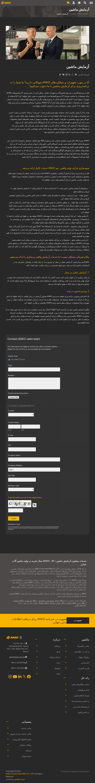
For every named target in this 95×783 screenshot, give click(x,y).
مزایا (58, 663)
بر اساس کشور (83, 712)
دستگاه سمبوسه (18, 601)
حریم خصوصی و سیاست (15, 779)
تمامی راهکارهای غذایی (80, 684)
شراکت (28, 751)
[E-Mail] (63, 74)
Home (80, 14)
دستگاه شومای (72, 603)
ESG (58, 674)
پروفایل (57, 646)
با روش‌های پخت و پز (81, 707)
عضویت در (78, 620)
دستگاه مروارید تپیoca (58, 603)
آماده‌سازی (85, 663)
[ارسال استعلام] (67, 2)
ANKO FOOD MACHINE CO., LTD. (20, 774)
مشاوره (73, 14)
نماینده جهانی (26, 756)
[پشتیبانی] (73, 3)
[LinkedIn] (69, 74)
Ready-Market (84, 771)
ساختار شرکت (54, 657)
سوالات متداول (25, 745)
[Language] (79, 3)
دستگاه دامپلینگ (44, 603)
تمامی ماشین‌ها (83, 646)
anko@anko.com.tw (17, 657)
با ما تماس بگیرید (80, 605)
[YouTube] (15, 677)
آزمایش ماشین (62, 14)
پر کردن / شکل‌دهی (81, 652)
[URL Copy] (60, 74)
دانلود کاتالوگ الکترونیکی (21, 739)
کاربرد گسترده (83, 668)
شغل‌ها (57, 668)
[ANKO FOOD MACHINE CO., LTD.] (18, 637)
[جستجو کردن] (84, 3)
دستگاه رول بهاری (31, 601)
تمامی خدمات (26, 728)
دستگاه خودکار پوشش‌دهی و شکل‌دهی (51, 601)
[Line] (66, 74)
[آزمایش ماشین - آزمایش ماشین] (47, 43)
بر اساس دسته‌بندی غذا (80, 701)
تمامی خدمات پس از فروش (20, 734)
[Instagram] (10, 677)
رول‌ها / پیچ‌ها (84, 657)
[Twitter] (72, 74)
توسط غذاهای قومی (81, 696)
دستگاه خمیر (82, 603)
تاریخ (58, 652)
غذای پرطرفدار (83, 690)
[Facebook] (75, 74)
